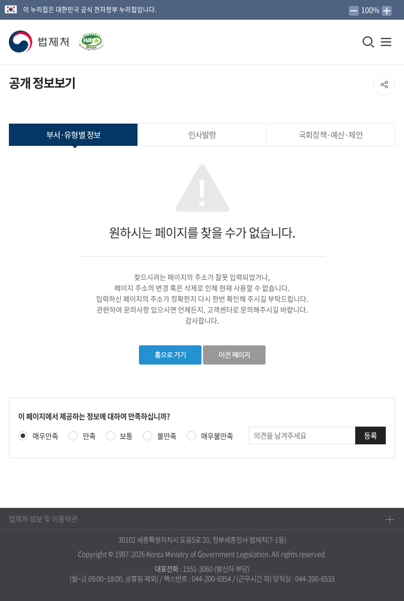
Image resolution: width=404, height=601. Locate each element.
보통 (126, 436)
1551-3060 (198, 568)
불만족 (166, 436)
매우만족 (45, 436)
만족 (89, 436)
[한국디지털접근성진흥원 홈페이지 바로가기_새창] (87, 38)
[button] (39, 42)
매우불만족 (217, 436)
